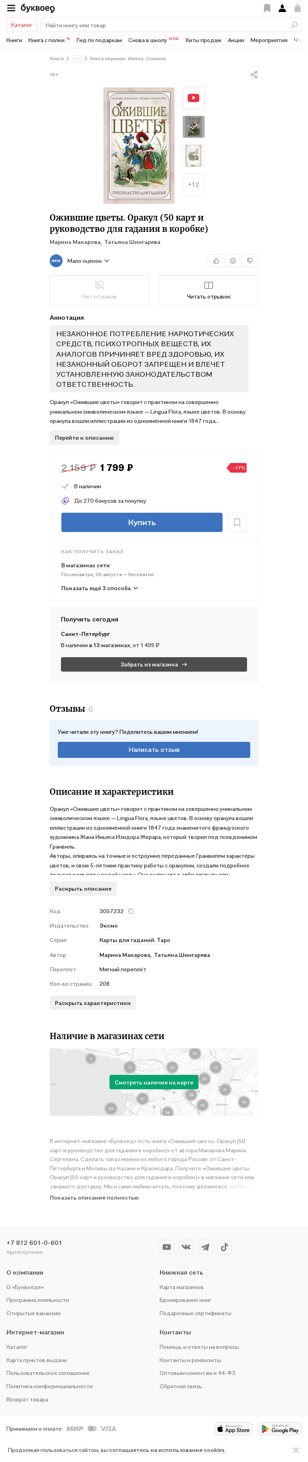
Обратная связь (181, 1386)
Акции (236, 40)
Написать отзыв (154, 749)
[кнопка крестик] (131, 911)
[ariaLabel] (296, 1450)
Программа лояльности (37, 1299)
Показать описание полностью (94, 1197)
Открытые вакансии (33, 1313)
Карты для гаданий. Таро (134, 939)
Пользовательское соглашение (48, 1372)
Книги (14, 40)
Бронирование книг (185, 1299)
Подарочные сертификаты (195, 1313)
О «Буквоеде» (25, 1286)
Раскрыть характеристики (93, 1002)
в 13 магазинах (109, 645)
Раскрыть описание (83, 888)
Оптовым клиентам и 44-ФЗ (197, 1372)
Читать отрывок (209, 296)
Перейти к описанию (84, 437)
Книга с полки (49, 39)
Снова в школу (153, 39)
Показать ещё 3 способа (96, 588)
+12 (193, 184)
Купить (142, 522)
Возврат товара (27, 1399)
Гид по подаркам (99, 40)
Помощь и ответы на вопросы (199, 1346)
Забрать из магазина (149, 664)
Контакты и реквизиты (190, 1359)
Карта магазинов (182, 1286)
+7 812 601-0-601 (34, 1243)
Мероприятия (269, 40)
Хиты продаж (203, 40)
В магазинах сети (85, 565)
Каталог (21, 24)
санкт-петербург (85, 633)
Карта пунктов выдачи (36, 1359)
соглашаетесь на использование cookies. (167, 1449)
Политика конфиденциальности (49, 1386)
